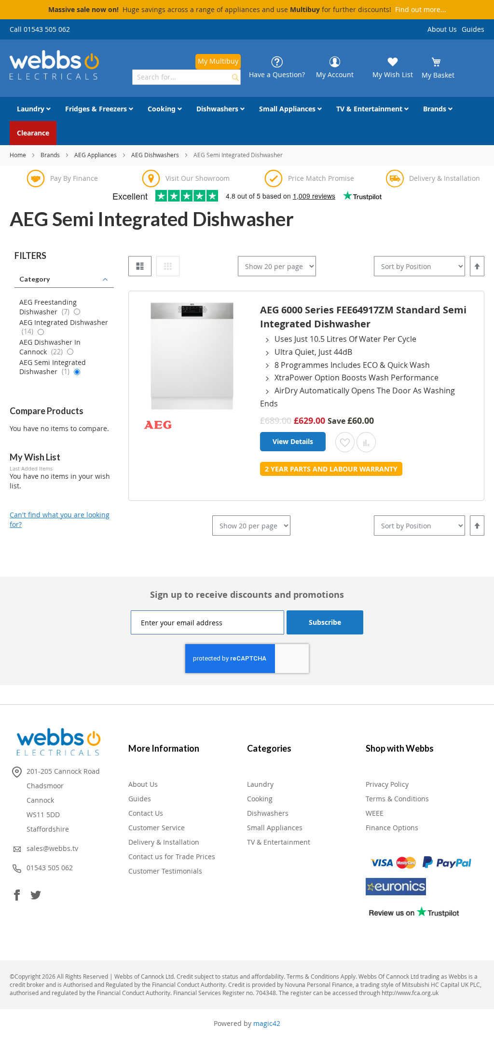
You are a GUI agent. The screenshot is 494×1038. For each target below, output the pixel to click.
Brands (51, 155)
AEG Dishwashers (155, 155)
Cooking (260, 798)
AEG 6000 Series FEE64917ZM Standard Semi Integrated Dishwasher (363, 316)
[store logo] (54, 65)
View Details (293, 441)
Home (18, 155)
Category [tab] (34, 279)
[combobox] (186, 77)
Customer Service (156, 827)
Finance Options (392, 827)
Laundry (260, 784)
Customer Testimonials (165, 871)
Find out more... (420, 9)
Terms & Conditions (397, 798)
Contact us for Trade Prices (171, 856)
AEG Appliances (96, 155)
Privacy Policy (387, 784)
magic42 (266, 1023)
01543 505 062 (50, 867)
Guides (473, 29)
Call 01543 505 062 (40, 29)
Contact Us (145, 813)
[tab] (64, 256)
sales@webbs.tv (52, 848)
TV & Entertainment (278, 842)
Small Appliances (274, 827)
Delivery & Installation (163, 842)
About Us (442, 29)
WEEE (375, 813)
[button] (345, 442)
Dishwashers (267, 813)
